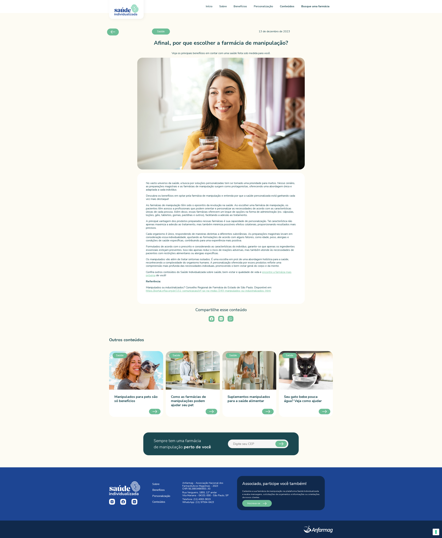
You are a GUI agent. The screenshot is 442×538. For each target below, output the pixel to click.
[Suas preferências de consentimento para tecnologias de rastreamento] (436, 532)
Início (209, 6)
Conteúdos (287, 6)
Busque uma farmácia (315, 6)
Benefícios (240, 6)
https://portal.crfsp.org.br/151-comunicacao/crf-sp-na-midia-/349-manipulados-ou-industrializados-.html (208, 291)
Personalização (263, 6)
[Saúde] (136, 370)
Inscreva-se (254, 503)
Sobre (223, 6)
